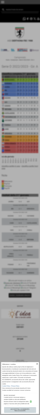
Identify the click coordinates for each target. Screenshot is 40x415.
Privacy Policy (15, 386)
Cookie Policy (6, 386)
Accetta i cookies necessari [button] (20, 410)
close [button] (37, 364)
